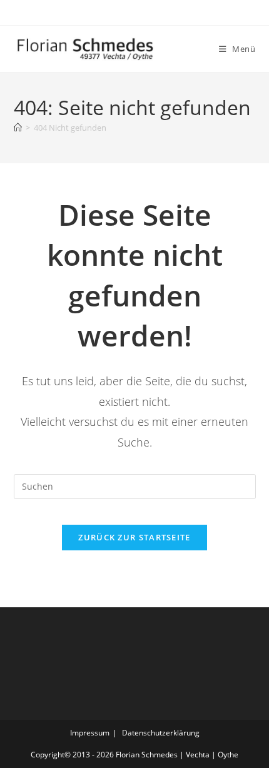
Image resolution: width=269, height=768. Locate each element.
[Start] (18, 127)
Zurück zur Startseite (134, 537)
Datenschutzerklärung (161, 732)
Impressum (89, 732)
